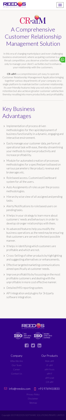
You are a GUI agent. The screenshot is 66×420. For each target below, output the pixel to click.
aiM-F (49, 373)
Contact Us (16, 373)
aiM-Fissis (49, 369)
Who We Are (16, 361)
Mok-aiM (49, 361)
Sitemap (33, 402)
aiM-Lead (49, 377)
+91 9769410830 (49, 388)
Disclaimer (33, 398)
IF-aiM (49, 365)
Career (16, 369)
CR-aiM (49, 382)
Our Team (16, 365)
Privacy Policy (33, 394)
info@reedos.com (19, 388)
